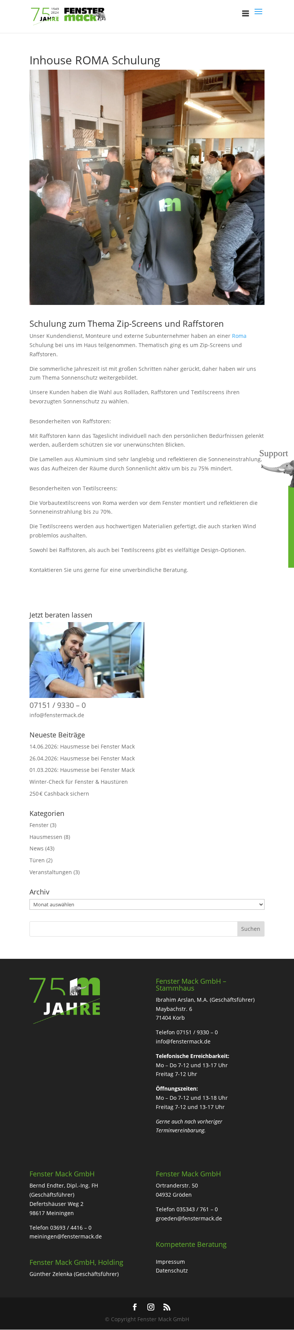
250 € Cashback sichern (59, 793)
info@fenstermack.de (56, 715)
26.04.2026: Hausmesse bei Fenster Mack (82, 758)
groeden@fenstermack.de (189, 1218)
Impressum (170, 1261)
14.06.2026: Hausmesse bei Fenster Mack (82, 746)
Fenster (39, 825)
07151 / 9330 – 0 (57, 705)
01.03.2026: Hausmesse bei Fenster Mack (82, 769)
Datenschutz (172, 1270)
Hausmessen (45, 836)
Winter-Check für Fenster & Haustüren (78, 781)
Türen (37, 860)
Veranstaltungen (50, 872)
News (36, 848)
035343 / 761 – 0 (197, 1209)
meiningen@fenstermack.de (65, 1236)
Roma (239, 335)
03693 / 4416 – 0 (70, 1227)
